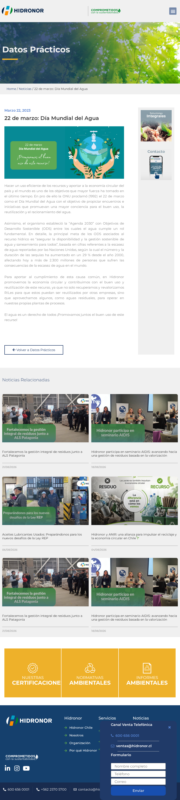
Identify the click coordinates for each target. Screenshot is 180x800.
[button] (172, 11)
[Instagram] (17, 768)
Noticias (25, 89)
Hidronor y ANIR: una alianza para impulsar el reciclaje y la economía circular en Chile (134, 536)
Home (11, 89)
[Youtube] (26, 768)
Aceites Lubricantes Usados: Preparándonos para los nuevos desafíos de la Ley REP (42, 536)
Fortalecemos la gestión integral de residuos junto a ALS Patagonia (42, 453)
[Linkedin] (7, 768)
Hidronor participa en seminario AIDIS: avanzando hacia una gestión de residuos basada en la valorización (134, 453)
